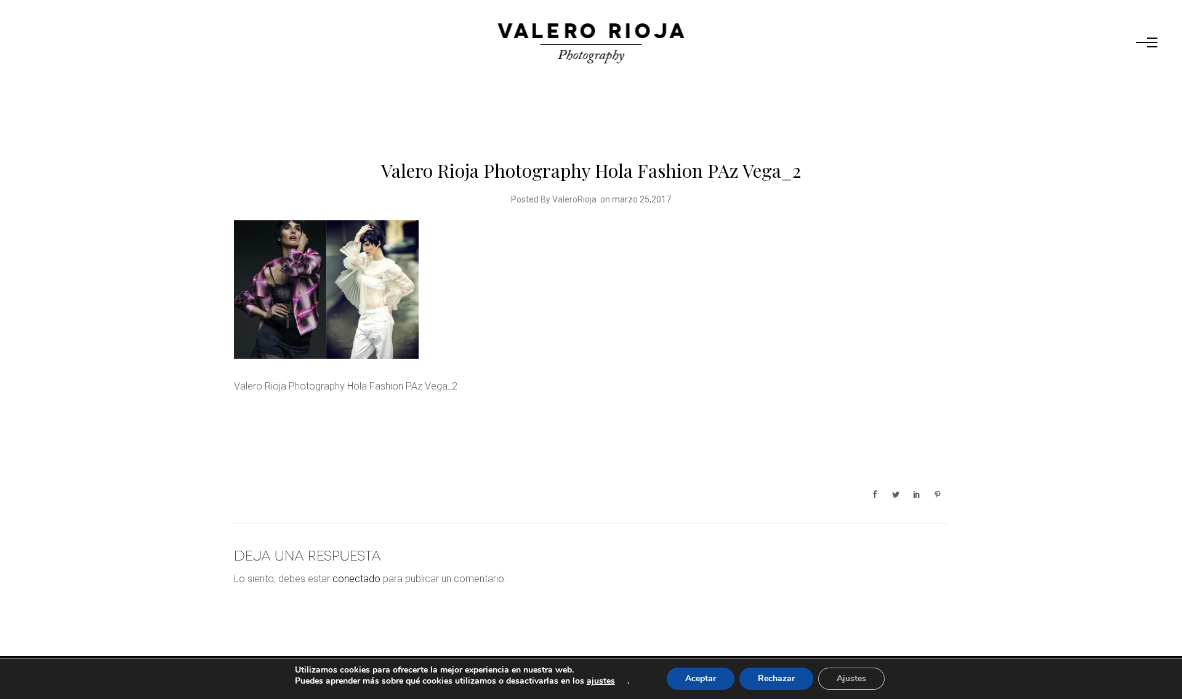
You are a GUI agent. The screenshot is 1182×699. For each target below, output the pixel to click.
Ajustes (851, 678)
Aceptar (700, 678)
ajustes (601, 681)
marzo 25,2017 (641, 199)
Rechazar (776, 678)
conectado (356, 579)
